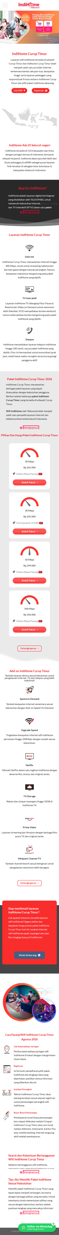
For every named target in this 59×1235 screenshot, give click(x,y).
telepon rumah (48, 203)
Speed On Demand (44, 707)
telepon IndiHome (46, 344)
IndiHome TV (22, 303)
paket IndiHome (35, 83)
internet (45, 261)
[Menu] (5, 5)
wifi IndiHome (27, 59)
